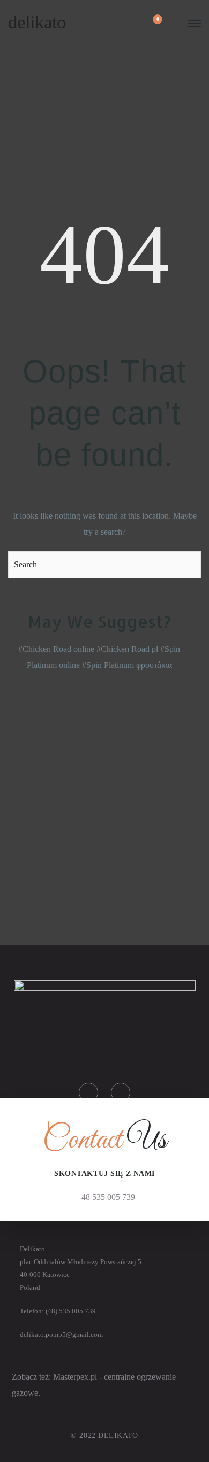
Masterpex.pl (76, 1376)
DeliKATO (37, 22)
